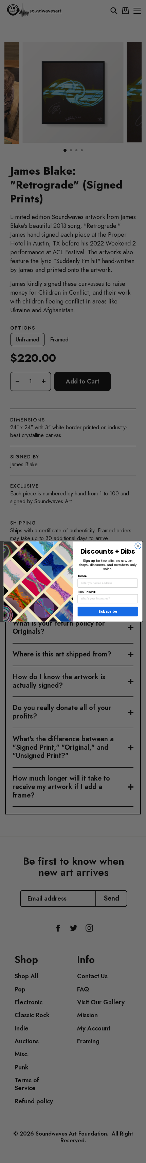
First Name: (87, 591)
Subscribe (107, 611)
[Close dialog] (138, 546)
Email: (83, 575)
